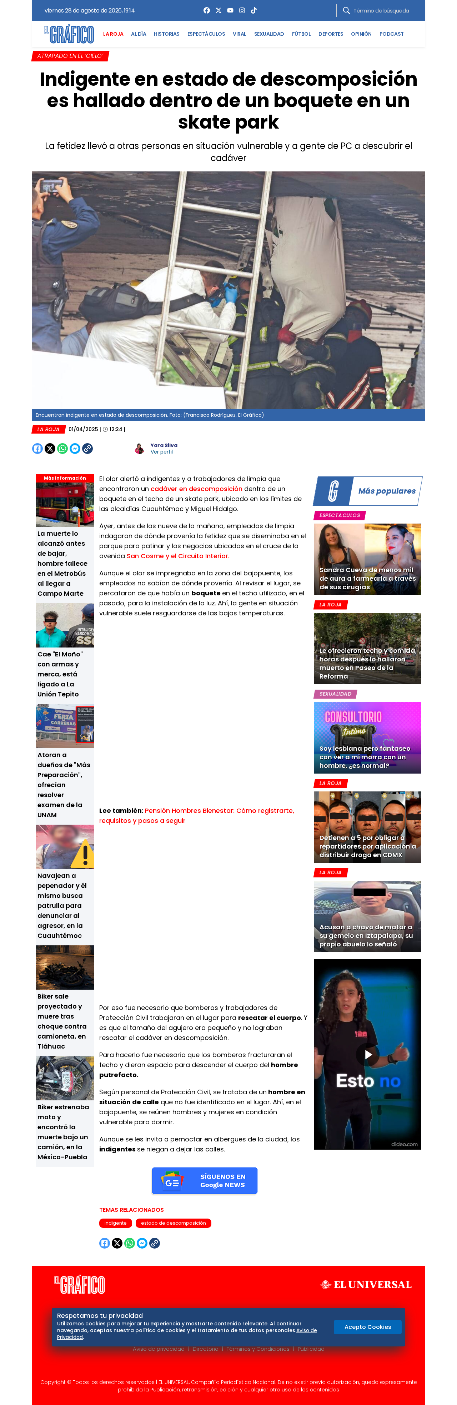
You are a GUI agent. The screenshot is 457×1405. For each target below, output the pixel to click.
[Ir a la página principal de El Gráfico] (69, 34)
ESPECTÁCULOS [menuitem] (206, 34)
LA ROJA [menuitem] (113, 34)
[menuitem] (205, 10)
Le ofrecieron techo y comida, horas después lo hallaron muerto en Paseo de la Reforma (368, 663)
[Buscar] (346, 10)
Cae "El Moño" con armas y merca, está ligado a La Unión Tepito (60, 674)
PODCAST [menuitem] (392, 34)
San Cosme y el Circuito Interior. (178, 555)
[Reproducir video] (367, 1054)
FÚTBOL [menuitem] (301, 34)
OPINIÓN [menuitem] (361, 34)
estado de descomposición (173, 1223)
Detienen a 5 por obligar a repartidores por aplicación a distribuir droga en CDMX (368, 846)
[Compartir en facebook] (37, 448)
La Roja (48, 429)
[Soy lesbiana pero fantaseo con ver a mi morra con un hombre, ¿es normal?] (367, 738)
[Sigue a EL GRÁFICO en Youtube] (235, 1370)
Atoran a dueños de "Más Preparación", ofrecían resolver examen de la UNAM (63, 784)
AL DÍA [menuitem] (138, 34)
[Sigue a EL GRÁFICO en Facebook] (221, 1370)
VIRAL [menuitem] (239, 34)
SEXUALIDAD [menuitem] (269, 34)
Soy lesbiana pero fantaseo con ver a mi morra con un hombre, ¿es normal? (365, 757)
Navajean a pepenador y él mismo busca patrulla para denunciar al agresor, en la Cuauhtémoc (62, 905)
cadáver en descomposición (197, 488)
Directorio (206, 1348)
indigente (116, 1223)
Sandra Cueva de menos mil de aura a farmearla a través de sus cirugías (368, 578)
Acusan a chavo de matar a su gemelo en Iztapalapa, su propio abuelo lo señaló (366, 935)
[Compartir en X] (50, 448)
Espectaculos (340, 515)
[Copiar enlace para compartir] (105, 448)
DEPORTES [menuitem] (330, 34)
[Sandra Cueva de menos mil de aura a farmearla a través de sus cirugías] (367, 559)
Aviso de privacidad (159, 1348)
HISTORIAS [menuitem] (167, 34)
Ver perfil (162, 452)
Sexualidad (335, 694)
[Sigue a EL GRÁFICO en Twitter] (226, 1370)
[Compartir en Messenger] (75, 448)
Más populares (387, 491)
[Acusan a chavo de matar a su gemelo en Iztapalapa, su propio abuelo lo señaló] (367, 916)
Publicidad (311, 1348)
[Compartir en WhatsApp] (62, 448)
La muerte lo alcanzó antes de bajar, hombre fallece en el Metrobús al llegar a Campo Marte (62, 563)
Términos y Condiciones (258, 1348)
